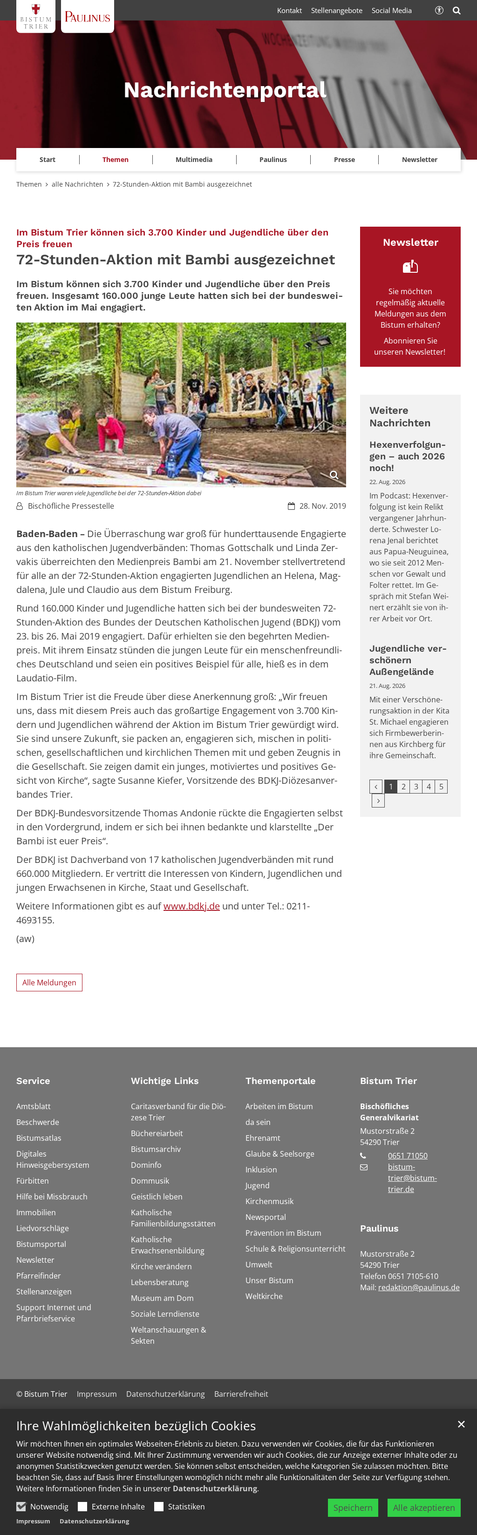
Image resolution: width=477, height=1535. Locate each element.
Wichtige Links (165, 1080)
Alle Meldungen (49, 982)
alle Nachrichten (77, 184)
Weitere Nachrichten (400, 416)
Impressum (33, 1521)
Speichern (353, 1507)
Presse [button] (344, 159)
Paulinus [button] (273, 159)
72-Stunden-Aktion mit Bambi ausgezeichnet (182, 184)
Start (47, 159)
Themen (29, 184)
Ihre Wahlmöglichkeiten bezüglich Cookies (136, 1426)
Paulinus (379, 1228)
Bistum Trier (388, 1080)
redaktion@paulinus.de (419, 1287)
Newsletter (419, 159)
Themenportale (280, 1080)
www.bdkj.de (192, 906)
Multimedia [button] (194, 159)
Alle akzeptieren (424, 1507)
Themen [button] (115, 159)
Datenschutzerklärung (215, 1488)
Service (33, 1080)
